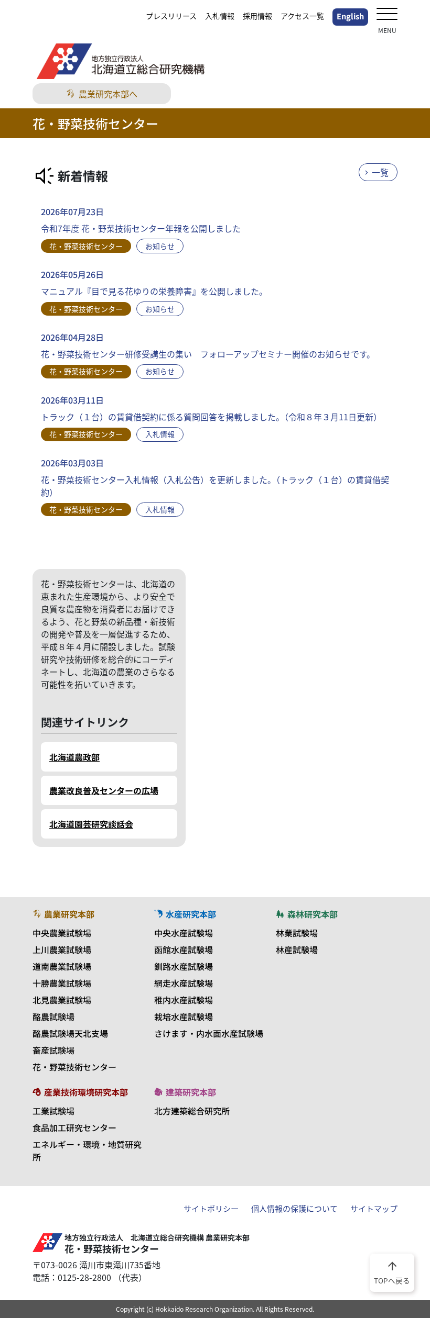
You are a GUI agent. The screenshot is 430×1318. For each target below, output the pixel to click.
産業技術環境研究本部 (86, 1092)
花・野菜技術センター (74, 1066)
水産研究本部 (191, 914)
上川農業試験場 (62, 949)
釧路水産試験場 (183, 966)
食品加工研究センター (74, 1127)
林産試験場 (297, 949)
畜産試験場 (53, 1050)
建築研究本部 (191, 1092)
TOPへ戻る (392, 1272)
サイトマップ (373, 1208)
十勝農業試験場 (62, 983)
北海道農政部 (74, 757)
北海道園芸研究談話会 (91, 824)
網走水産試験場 (183, 983)
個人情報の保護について (294, 1208)
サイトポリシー (211, 1208)
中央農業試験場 (62, 932)
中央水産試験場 (183, 932)
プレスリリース (171, 15)
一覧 (380, 172)
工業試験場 (53, 1110)
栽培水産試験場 (183, 1016)
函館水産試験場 (183, 949)
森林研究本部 (312, 914)
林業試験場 (297, 932)
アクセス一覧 (302, 15)
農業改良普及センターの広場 (103, 790)
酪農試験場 (53, 1016)
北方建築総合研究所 (192, 1110)
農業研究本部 (69, 914)
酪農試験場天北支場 (70, 1033)
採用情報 (257, 15)
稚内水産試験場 (183, 999)
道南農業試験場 (62, 966)
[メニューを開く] (387, 14)
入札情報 (219, 15)
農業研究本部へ (108, 93)
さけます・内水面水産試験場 (208, 1033)
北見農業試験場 (62, 999)
